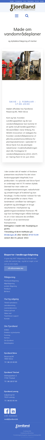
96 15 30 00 (12, 362)
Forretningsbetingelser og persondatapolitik (27, 435)
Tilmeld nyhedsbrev (10, 302)
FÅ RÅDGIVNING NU (15, 268)
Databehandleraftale (27, 433)
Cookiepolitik (27, 431)
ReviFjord (7, 289)
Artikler (6, 330)
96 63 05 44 (12, 401)
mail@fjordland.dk (11, 419)
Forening (7, 335)
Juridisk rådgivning (10, 286)
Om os (24, 1)
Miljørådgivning (9, 283)
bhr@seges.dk (10, 235)
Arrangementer (18, 1)
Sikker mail (7, 313)
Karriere (37, 1)
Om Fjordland (8, 340)
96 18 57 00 (12, 381)
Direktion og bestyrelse (12, 332)
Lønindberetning (9, 305)
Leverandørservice (10, 308)
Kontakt (42, 1)
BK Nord (7, 291)
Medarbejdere (31, 1)
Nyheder (12, 1)
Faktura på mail (9, 310)
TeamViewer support (11, 316)
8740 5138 (33, 235)
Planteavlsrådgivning (11, 281)
